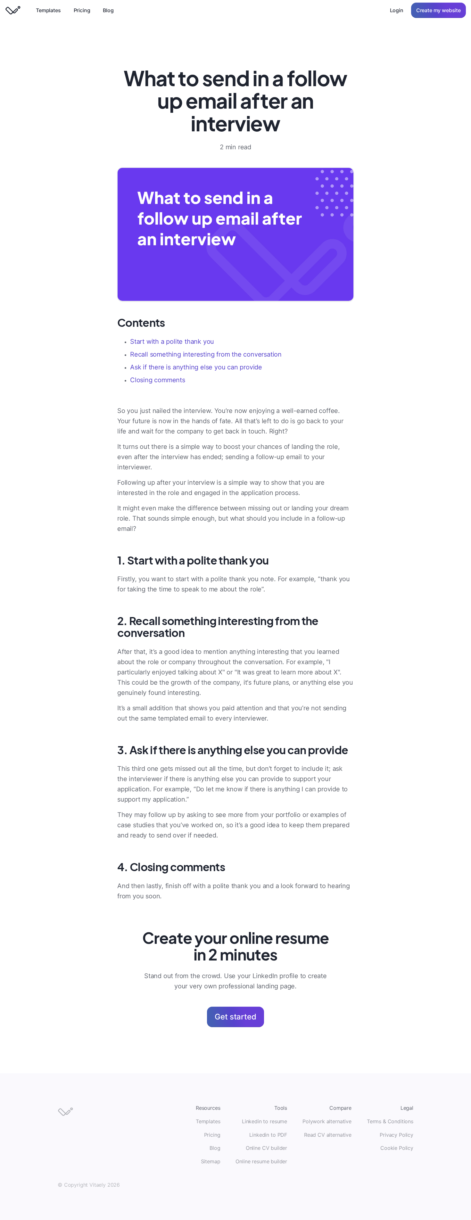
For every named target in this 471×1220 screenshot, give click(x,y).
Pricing (82, 10)
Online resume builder (261, 1161)
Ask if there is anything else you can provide (196, 367)
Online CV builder (266, 1148)
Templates (48, 10)
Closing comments (157, 380)
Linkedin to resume (264, 1121)
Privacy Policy (396, 1135)
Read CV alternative (327, 1135)
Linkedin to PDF (268, 1135)
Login (396, 10)
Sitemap (210, 1161)
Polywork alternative (326, 1121)
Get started (235, 1016)
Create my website (438, 10)
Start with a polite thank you (172, 341)
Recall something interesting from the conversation (206, 354)
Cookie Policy (396, 1148)
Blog (108, 10)
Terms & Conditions (390, 1121)
